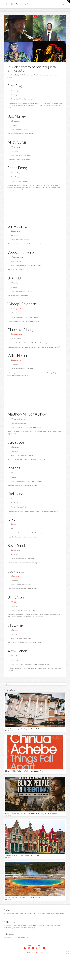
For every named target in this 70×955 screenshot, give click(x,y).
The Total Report (17, 3)
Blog (34, 945)
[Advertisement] (38, 205)
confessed (17, 431)
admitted (22, 459)
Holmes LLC (39, 952)
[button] (63, 4)
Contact (39, 945)
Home (30, 945)
